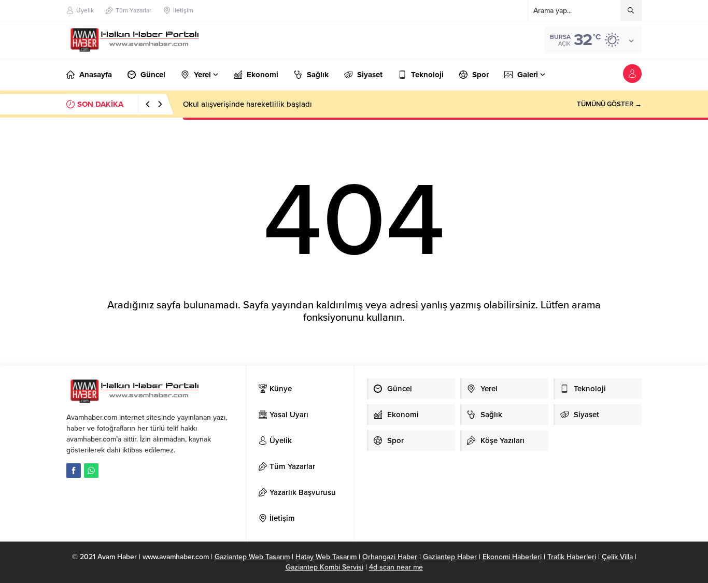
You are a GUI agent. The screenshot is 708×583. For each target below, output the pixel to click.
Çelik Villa (617, 556)
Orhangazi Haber (389, 556)
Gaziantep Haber (450, 556)
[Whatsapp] (91, 470)
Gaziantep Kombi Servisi (324, 567)
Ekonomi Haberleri (512, 556)
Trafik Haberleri (571, 556)
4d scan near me (396, 567)
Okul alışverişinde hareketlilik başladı (247, 104)
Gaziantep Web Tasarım (252, 556)
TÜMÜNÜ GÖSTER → (609, 104)
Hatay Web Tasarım (326, 556)
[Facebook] (73, 470)
